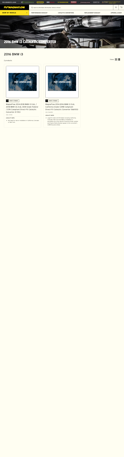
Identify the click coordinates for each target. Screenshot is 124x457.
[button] (121, 7)
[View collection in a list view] (119, 59)
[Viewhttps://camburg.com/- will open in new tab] (84, 2)
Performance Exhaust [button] (39, 12)
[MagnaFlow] (62, 2)
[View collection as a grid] (116, 59)
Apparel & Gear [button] (116, 12)
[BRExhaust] (50, 2)
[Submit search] (32, 7)
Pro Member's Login (9, 2)
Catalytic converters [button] (66, 12)
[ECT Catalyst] (27, 2)
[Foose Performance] (105, 2)
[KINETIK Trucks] (96, 2)
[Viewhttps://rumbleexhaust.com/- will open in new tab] (74, 2)
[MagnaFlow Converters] (40, 2)
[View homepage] (14, 7)
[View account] (116, 7)
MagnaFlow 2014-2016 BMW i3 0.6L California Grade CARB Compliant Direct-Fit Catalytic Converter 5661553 (61, 106)
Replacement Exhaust (92, 12)
